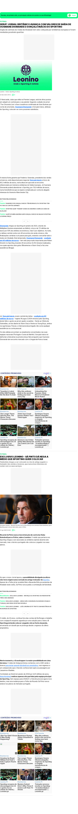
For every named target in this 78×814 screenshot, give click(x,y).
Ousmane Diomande (23, 107)
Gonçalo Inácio (36, 180)
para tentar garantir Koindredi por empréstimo (21, 665)
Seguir (73, 15)
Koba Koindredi (5, 676)
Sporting (46, 580)
